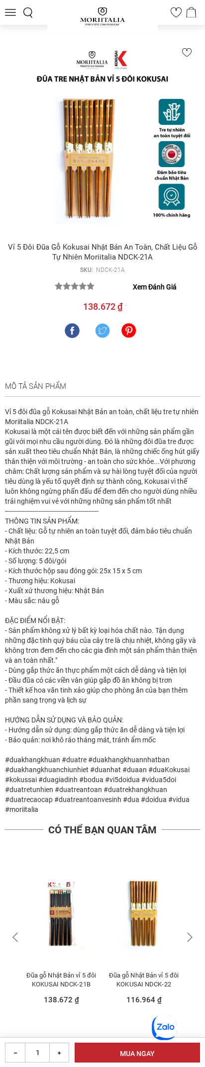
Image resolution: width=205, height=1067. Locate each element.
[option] (61, 938)
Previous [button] (16, 937)
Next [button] (188, 937)
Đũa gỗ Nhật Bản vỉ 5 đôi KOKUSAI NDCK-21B (61, 980)
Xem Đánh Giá (155, 287)
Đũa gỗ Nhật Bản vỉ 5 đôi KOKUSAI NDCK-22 (144, 980)
